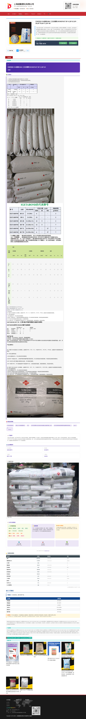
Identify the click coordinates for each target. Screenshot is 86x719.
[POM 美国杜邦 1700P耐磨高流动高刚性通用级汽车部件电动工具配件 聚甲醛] (12, 651)
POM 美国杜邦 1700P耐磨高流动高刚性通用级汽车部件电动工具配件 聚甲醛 (12, 663)
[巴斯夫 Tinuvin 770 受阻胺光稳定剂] (26, 682)
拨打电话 (64, 43)
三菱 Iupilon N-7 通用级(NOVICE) (26, 655)
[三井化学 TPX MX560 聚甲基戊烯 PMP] (40, 648)
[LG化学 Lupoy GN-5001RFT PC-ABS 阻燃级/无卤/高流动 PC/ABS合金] (12, 682)
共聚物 (30, 638)
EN (50, 13)
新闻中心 (26, 13)
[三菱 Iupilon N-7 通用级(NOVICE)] (26, 648)
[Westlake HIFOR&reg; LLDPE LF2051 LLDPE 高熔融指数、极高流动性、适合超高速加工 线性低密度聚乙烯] (67, 663)
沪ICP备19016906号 (37, 715)
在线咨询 (73, 43)
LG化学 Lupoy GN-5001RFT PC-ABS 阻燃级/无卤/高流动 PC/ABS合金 (12, 691)
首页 (9, 13)
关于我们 (14, 13)
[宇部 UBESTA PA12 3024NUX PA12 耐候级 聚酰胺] (54, 649)
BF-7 (19, 638)
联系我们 (39, 13)
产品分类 (33, 13)
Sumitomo (24, 638)
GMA (12, 638)
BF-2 (16, 638)
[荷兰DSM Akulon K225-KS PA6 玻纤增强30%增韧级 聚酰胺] (67, 648)
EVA (9, 638)
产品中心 (20, 13)
